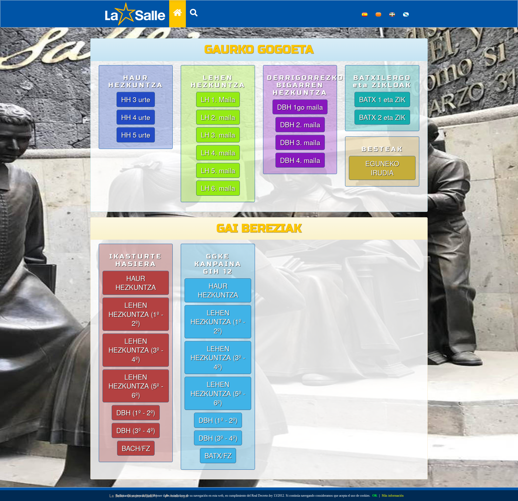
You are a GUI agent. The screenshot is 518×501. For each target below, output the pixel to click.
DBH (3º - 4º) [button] (135, 430)
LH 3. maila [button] (218, 134)
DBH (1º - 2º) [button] (135, 412)
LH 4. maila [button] (218, 152)
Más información (393, 495)
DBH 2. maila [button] (300, 124)
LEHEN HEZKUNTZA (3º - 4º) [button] (135, 350)
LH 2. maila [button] (218, 117)
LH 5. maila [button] (218, 170)
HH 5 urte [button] (135, 134)
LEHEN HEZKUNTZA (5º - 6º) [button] (135, 386)
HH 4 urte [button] (135, 117)
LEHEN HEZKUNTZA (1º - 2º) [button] (135, 314)
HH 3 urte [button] (135, 99)
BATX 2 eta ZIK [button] (382, 117)
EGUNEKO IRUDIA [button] (382, 167)
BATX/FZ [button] (218, 455)
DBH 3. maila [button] (300, 142)
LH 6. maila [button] (218, 188)
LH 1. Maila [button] (218, 99)
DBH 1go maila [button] (300, 107)
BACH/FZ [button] (136, 448)
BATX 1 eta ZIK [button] (382, 99)
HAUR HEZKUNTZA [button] (135, 282)
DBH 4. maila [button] (300, 160)
